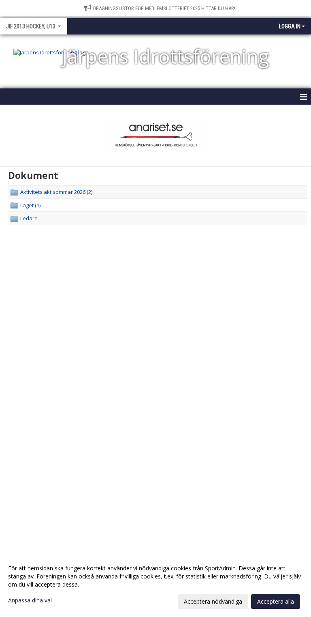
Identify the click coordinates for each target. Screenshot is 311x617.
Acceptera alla (275, 601)
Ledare (29, 218)
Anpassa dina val (30, 600)
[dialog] (155, 584)
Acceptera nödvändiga (213, 601)
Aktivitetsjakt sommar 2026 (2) (56, 192)
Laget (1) (30, 205)
